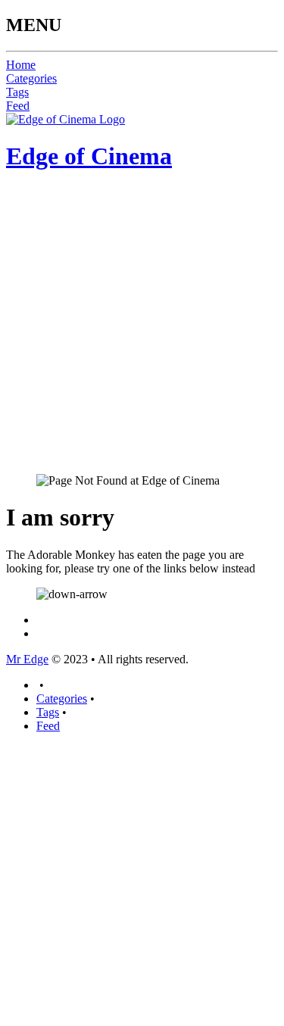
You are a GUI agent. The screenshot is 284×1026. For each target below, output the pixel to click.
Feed (18, 105)
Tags (17, 92)
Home (21, 64)
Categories (31, 78)
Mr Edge (27, 659)
